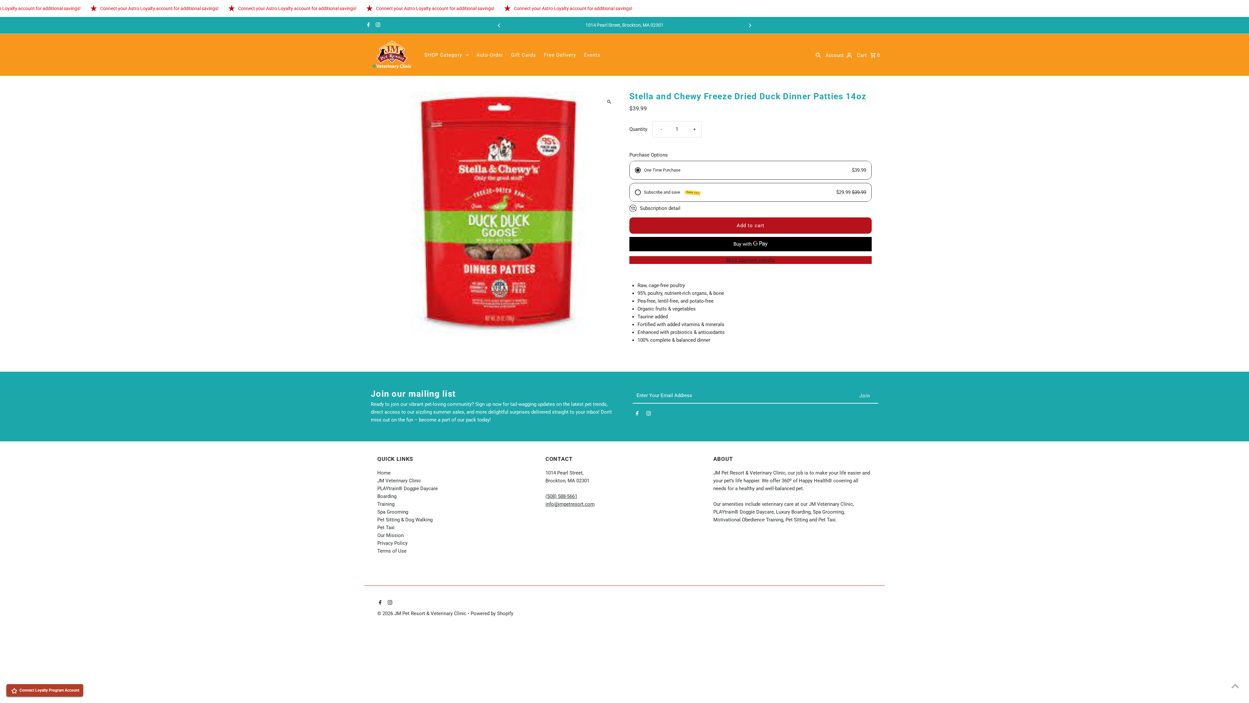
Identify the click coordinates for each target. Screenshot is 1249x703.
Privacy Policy (392, 543)
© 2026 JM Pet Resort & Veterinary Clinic (422, 613)
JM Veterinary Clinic (399, 481)
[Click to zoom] (609, 102)
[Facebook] (368, 25)
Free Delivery (560, 55)
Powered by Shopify (492, 613)
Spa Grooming (392, 512)
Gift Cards (523, 55)
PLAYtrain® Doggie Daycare (407, 488)
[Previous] (499, 25)
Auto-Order (490, 55)
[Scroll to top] (1235, 686)
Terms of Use (392, 551)
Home (384, 473)
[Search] (818, 55)
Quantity (638, 129)
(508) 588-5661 (561, 496)
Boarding (386, 496)
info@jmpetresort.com (570, 504)
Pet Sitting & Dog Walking (405, 520)
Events (592, 55)
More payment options (750, 260)
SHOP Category (443, 55)
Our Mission (390, 535)
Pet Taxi (386, 528)
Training (386, 504)
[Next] (750, 25)
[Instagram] (377, 25)
